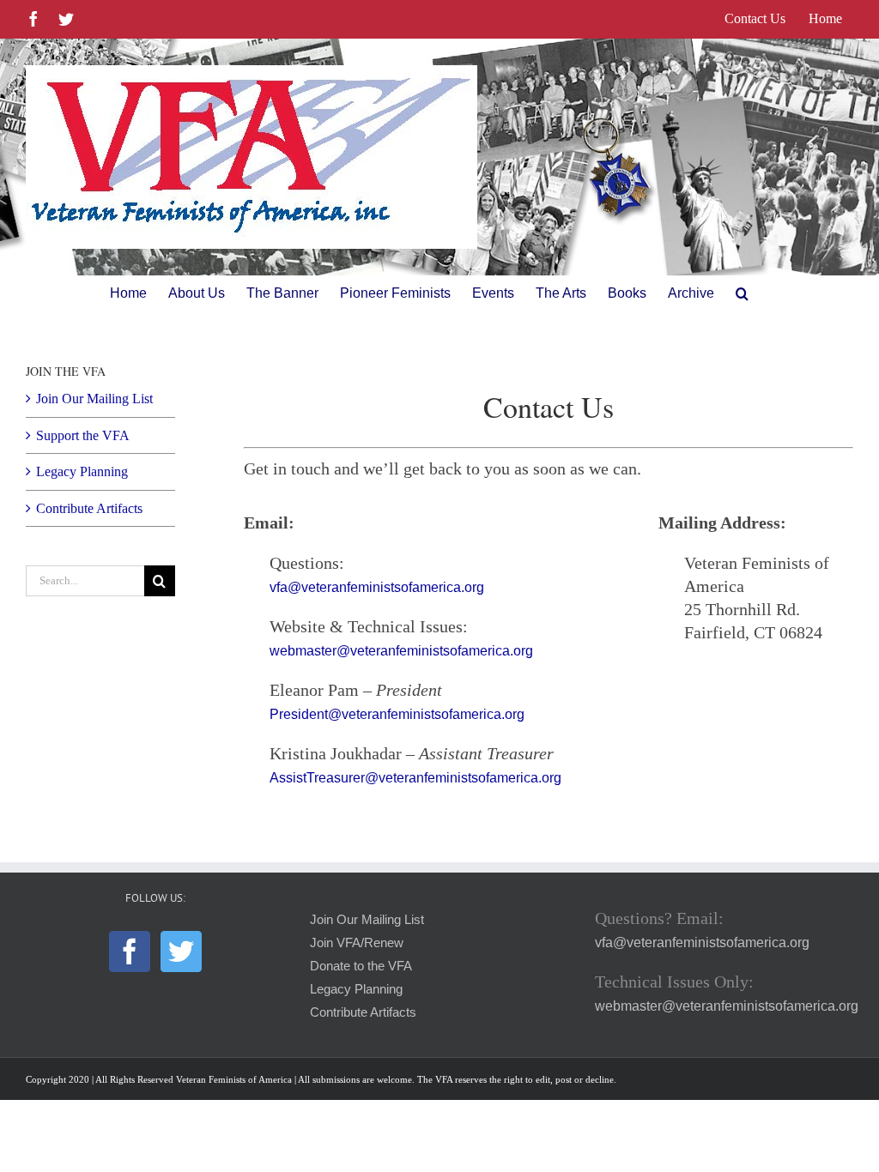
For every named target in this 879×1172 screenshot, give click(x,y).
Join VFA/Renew (356, 943)
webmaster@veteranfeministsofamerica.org (401, 650)
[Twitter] (181, 951)
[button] (742, 293)
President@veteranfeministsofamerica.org (397, 714)
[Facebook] (129, 951)
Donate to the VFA (361, 966)
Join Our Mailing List (94, 398)
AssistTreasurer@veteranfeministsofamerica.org (415, 777)
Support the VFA (83, 435)
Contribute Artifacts (89, 508)
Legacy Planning (82, 471)
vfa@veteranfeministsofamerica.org (377, 587)
